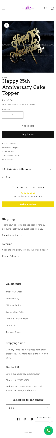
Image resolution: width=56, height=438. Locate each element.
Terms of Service (14, 332)
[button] (3, 8)
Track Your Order (14, 291)
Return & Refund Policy (17, 318)
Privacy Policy (12, 298)
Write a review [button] (28, 204)
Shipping (15, 104)
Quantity (6, 109)
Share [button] (8, 177)
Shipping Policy (13, 305)
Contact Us (11, 325)
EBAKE (31, 433)
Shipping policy (10, 235)
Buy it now (28, 134)
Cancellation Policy (15, 312)
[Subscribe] (46, 407)
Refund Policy (9, 256)
